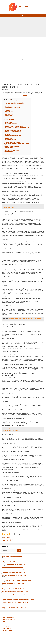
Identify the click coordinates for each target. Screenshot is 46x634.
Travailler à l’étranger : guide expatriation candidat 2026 (13, 572)
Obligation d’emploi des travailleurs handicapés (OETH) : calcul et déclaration (18, 604)
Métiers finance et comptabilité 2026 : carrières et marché (14, 577)
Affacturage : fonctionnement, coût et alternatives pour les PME (15, 602)
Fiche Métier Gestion (7, 540)
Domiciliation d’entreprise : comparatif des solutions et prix (14, 607)
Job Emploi (23, 6)
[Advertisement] (23, 26)
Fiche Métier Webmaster (8, 539)
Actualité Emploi (6, 537)
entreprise (25, 95)
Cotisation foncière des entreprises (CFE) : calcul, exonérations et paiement (17, 596)
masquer (9, 99)
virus (11, 311)
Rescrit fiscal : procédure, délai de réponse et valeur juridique (14, 585)
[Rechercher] (19, 550)
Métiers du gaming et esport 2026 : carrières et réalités (13, 561)
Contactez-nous (6, 626)
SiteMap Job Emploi (7, 628)
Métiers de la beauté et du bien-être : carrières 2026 (12, 567)
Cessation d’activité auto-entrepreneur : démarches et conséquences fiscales (18, 599)
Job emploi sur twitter (7, 630)
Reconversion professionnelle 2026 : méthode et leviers (13, 588)
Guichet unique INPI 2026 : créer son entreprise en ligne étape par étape (16, 580)
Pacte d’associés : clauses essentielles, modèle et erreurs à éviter (15, 591)
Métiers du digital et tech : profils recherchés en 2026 (13, 583)
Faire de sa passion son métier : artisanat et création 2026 (14, 564)
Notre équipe (5, 615)
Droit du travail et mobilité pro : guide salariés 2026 (12, 556)
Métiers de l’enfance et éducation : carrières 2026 (12, 558)
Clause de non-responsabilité (9, 619)
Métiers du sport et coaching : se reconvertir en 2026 (13, 569)
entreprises (40, 157)
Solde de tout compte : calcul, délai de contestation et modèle (14, 575)
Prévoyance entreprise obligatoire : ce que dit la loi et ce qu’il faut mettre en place (18, 594)
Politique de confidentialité (8, 617)
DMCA (4, 621)
